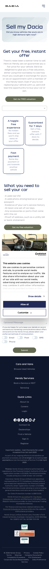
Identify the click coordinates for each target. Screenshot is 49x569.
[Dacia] (12, 6)
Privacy (27, 553)
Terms (9, 555)
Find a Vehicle (24, 434)
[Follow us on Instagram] (18, 420)
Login (24, 411)
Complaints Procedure (16, 557)
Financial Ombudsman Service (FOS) (17, 509)
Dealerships (24, 429)
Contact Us (24, 425)
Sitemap (18, 555)
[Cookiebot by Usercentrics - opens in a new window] (35, 254)
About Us (24, 402)
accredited (25, 497)
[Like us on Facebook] (15, 420)
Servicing (24, 388)
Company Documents (33, 555)
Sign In (25, 439)
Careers (24, 406)
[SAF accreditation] (24, 527)
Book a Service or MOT (24, 383)
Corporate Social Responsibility (16, 559)
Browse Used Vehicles (24, 369)
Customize (23, 312)
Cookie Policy (38, 553)
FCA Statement (34, 557)
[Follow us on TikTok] (33, 420)
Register (24, 443)
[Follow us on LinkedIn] (26, 420)
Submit (24, 350)
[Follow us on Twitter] (22, 420)
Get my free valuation (22, 227)
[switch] (5, 337)
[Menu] (43, 6)
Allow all (24, 304)
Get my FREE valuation (24, 99)
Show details (34, 296)
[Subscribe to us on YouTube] (30, 420)
